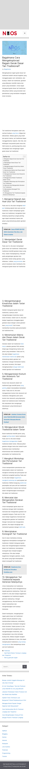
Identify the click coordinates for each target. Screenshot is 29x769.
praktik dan (23, 483)
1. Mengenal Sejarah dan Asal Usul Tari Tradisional (13, 159)
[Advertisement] (14, 14)
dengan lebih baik (18, 367)
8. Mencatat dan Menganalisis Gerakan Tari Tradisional (13, 186)
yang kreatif (8, 325)
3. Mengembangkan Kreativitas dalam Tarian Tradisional (13, 167)
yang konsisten (18, 261)
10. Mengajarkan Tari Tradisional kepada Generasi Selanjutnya (14, 194)
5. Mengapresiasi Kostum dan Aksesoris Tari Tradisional (14, 175)
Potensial (7, 650)
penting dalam (11, 436)
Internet (4, 740)
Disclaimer (22, 764)
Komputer (5, 743)
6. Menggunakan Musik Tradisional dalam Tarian (12, 178)
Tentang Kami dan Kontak (19, 766)
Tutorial (4, 756)
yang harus (15, 133)
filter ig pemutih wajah (10, 657)
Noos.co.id (15, 764)
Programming (6, 753)
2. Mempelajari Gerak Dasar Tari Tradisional (12, 163)
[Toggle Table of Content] (23, 156)
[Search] (25, 667)
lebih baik (22, 527)
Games (4, 737)
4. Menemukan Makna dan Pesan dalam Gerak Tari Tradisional (14, 171)
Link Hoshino (6, 747)
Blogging (4, 734)
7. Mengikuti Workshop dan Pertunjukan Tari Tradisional (14, 182)
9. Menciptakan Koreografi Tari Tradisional (11, 190)
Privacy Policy (7, 766)
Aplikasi (4, 730)
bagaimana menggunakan (10, 441)
